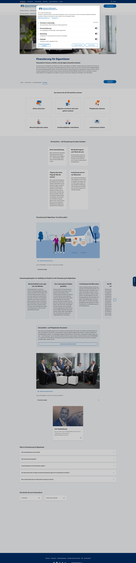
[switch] (96, 28)
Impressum (54, 18)
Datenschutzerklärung (43, 18)
